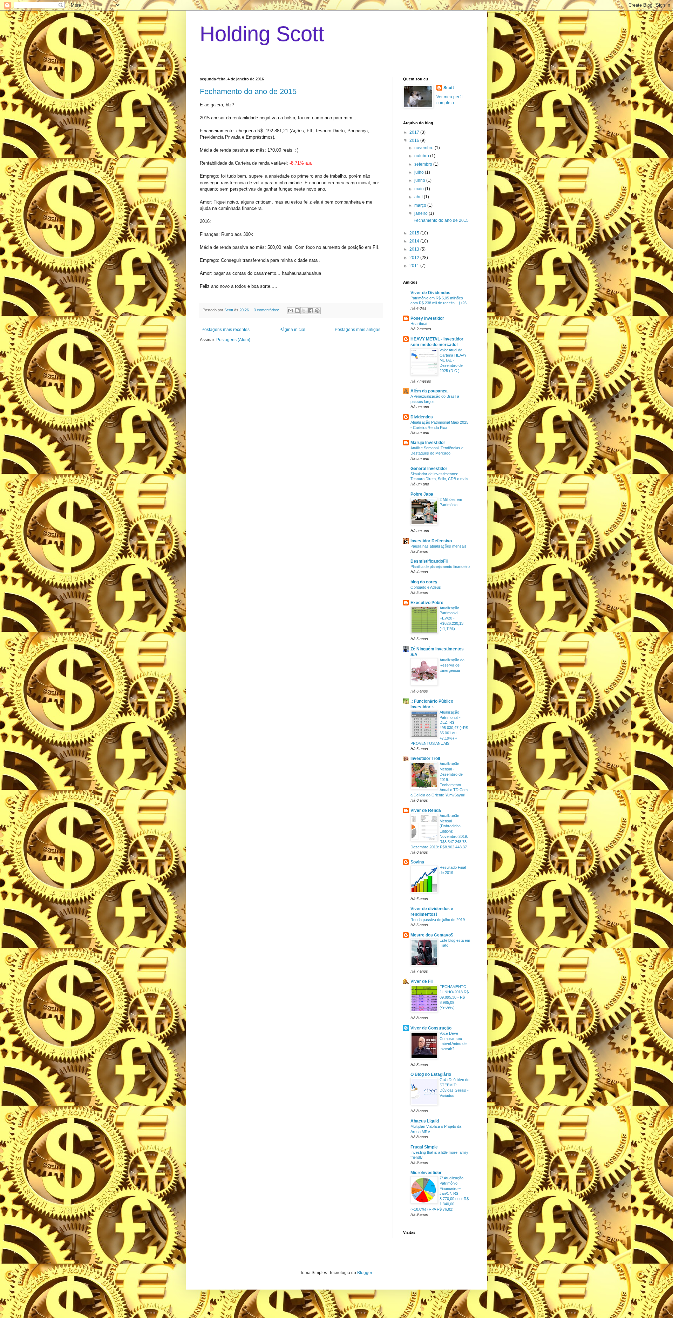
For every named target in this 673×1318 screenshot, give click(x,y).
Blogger (364, 1272)
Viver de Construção (430, 1028)
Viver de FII (421, 981)
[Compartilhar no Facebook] (310, 310)
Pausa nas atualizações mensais (438, 546)
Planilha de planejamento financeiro (440, 566)
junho (420, 180)
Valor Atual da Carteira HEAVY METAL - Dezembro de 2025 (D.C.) (453, 360)
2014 (414, 241)
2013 (414, 249)
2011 (414, 265)
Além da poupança (429, 391)
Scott (448, 87)
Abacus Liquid (424, 1121)
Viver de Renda (425, 810)
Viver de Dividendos (430, 292)
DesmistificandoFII (429, 561)
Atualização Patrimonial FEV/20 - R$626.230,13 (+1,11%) (451, 618)
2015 (414, 233)
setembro (423, 164)
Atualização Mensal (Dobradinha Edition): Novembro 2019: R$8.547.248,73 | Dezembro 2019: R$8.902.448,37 (439, 831)
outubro (422, 155)
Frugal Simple (424, 1147)
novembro (424, 147)
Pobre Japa (421, 494)
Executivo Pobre (426, 602)
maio (419, 188)
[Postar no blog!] (297, 310)
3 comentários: (267, 310)
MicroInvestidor (426, 1172)
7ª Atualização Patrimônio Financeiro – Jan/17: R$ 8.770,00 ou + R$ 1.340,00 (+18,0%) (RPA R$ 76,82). (439, 1193)
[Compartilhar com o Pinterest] (317, 310)
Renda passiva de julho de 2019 (437, 920)
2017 (414, 132)
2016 (414, 140)
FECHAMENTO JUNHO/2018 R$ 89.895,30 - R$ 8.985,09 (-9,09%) (454, 997)
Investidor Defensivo (431, 540)
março (420, 205)
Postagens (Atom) (233, 339)
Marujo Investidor (427, 442)
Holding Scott (262, 34)
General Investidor (428, 468)
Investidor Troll (425, 758)
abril (419, 196)
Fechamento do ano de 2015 (248, 91)
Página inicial (292, 329)
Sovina (417, 862)
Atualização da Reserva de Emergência (452, 665)
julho (419, 172)
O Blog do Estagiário (430, 1074)
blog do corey (423, 581)
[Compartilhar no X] (303, 310)
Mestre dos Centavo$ (431, 935)
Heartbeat (418, 324)
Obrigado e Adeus (425, 587)
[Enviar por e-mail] (290, 310)
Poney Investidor (427, 318)
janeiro (421, 213)
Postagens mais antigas (357, 329)
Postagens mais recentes (226, 329)
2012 (414, 257)
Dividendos (421, 417)
